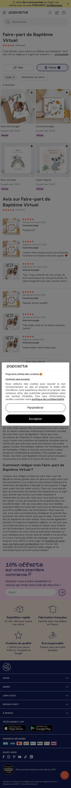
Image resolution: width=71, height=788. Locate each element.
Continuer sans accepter (18, 379)
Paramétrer (35, 408)
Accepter (35, 419)
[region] (35, 394)
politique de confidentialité (48, 399)
